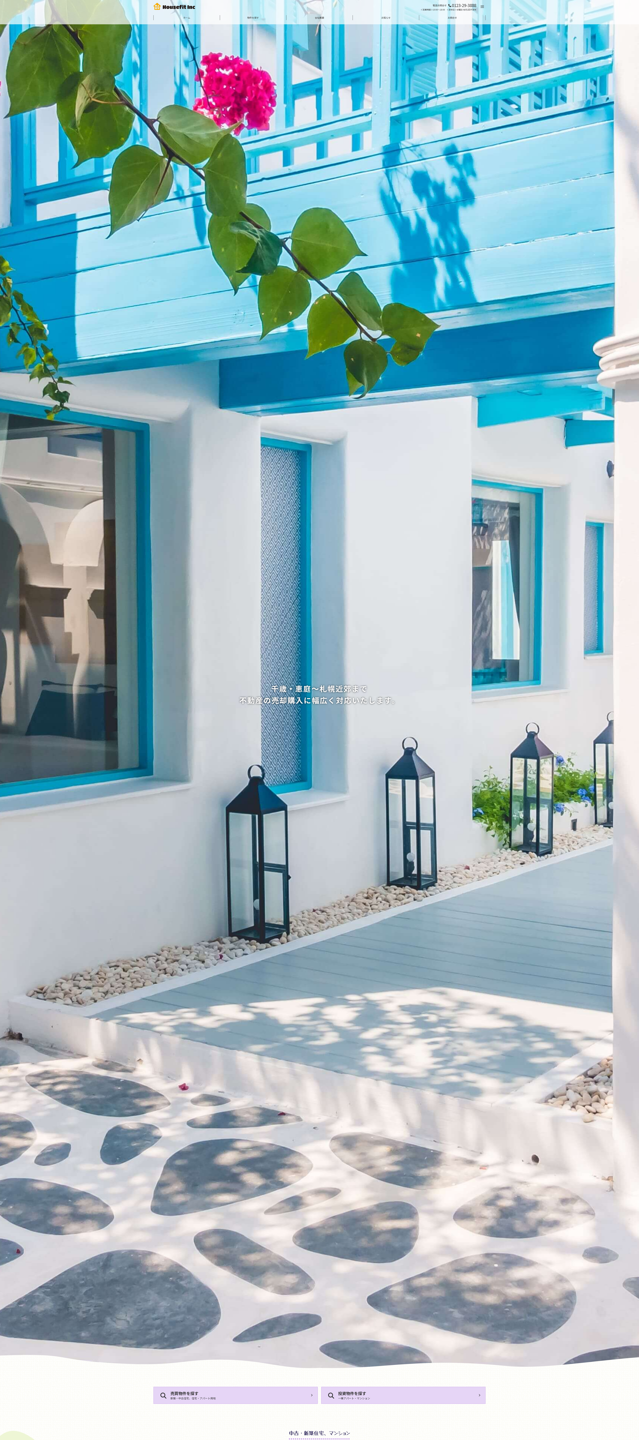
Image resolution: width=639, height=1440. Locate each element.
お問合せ (452, 17)
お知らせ (386, 17)
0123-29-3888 (464, 5)
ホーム (186, 17)
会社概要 (319, 17)
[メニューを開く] (482, 6)
